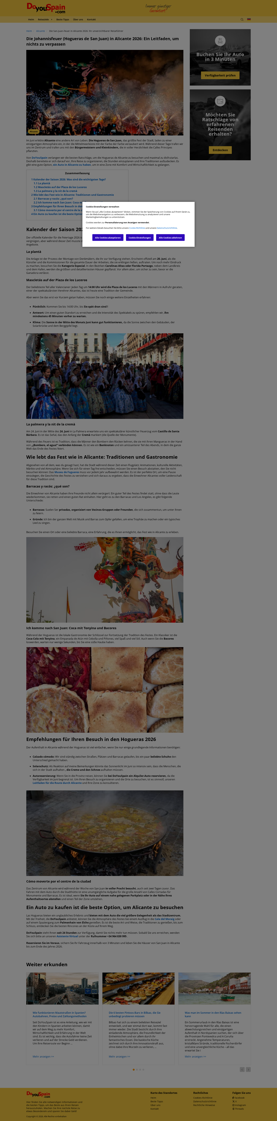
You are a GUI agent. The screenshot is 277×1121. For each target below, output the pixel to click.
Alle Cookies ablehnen (170, 237)
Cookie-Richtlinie (137, 227)
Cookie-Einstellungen (140, 237)
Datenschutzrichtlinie (167, 227)
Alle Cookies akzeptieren (108, 237)
